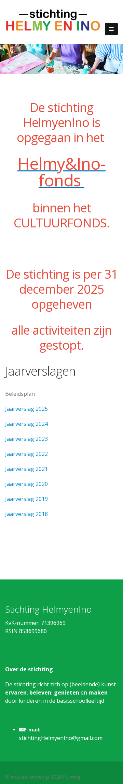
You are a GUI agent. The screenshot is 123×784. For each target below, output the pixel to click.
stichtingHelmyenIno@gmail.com (60, 738)
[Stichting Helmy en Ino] (53, 19)
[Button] (111, 29)
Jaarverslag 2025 (26, 408)
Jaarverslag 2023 (26, 439)
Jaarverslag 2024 (26, 424)
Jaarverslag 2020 (26, 484)
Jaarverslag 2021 (26, 469)
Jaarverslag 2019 (26, 499)
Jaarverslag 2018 (26, 514)
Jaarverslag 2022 (26, 454)
